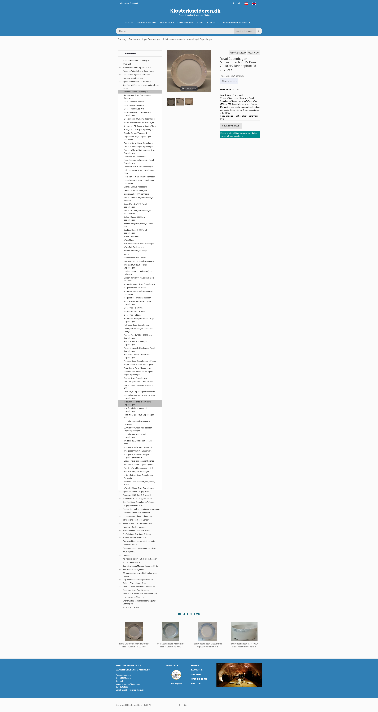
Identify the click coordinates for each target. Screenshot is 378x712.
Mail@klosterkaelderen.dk (236, 22)
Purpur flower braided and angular (138, 364)
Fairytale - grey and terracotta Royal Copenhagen (139, 161)
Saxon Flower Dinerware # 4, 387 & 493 (138, 386)
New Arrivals (167, 22)
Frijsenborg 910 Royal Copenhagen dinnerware (139, 181)
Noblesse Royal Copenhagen (136, 325)
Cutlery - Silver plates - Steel (134, 583)
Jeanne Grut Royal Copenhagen (136, 60)
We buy (200, 22)
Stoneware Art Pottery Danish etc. (137, 67)
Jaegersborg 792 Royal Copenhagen (139, 261)
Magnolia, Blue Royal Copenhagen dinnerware (138, 292)
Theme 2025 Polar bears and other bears (140, 594)
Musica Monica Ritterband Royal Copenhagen (137, 302)
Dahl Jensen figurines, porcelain (136, 74)
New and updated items (133, 78)
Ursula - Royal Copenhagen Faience (139, 461)
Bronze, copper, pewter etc (134, 537)
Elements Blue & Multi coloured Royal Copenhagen (139, 151)
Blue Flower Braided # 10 (134, 102)
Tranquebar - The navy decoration (138, 447)
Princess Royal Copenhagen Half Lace (140, 361)
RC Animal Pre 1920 (131, 607)
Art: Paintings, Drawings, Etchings (137, 534)
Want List (127, 64)
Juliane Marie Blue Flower (134, 258)
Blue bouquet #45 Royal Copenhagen (139, 119)
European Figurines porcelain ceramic (139, 541)
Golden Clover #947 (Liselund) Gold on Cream (139, 279)
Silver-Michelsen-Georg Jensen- (136, 520)
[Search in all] (258, 31)
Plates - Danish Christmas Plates (136, 530)
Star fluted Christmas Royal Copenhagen (135, 409)
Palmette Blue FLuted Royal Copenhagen (135, 343)
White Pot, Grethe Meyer (134, 247)
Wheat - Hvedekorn (132, 236)
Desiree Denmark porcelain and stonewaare (141, 509)
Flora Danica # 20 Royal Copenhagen (139, 177)
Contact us (213, 22)
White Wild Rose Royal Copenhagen (139, 243)
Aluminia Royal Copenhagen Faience (138, 502)
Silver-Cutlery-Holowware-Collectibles (139, 587)
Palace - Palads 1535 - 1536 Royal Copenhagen (138, 336)
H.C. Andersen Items (131, 562)
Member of (172, 665)
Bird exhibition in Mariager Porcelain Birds (140, 566)
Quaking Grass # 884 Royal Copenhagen (135, 231)
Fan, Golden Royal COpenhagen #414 (139, 464)
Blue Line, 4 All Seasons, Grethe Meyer (140, 126)
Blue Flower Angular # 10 (134, 105)
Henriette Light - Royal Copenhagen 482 (139, 416)
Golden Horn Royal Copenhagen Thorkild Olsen (137, 212)
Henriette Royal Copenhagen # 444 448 (138, 225)
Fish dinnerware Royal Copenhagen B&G (139, 171)
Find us (195, 665)
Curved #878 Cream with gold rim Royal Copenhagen (138, 429)
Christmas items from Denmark (136, 590)
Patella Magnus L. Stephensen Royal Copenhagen (139, 349)
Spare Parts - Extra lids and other (137, 368)
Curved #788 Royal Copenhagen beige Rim (137, 422)
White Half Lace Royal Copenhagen (139, 488)
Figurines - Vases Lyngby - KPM (136, 492)
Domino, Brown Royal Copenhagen (139, 143)
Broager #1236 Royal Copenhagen (138, 129)
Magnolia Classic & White (135, 288)
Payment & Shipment (147, 22)
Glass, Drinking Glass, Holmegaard (137, 516)
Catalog (128, 22)
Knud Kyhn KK (129, 552)
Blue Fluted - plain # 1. (133, 308)
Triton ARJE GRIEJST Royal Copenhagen (135, 266)
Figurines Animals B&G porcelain (137, 82)
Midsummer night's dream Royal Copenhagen (189, 39)
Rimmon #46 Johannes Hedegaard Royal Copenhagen (139, 373)
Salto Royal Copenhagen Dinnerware (139, 392)
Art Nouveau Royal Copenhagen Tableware (137, 96)
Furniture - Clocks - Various (134, 527)
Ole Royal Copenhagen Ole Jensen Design (138, 330)
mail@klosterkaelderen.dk (133, 690)
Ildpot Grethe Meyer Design (135, 251)
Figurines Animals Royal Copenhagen (138, 71)
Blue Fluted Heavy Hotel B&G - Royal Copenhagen (139, 320)
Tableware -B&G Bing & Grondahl (137, 495)
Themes (126, 555)
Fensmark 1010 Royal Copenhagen (138, 167)
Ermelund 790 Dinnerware (134, 157)
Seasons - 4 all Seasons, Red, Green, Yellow (139, 483)
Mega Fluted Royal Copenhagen (137, 298)
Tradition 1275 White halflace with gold (138, 442)
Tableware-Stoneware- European (136, 513)
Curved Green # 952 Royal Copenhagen (135, 435)
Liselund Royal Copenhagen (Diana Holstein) (139, 272)
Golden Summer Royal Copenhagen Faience (139, 199)
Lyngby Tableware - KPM (133, 506)
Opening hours (185, 22)
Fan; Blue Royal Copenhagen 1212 (138, 468)
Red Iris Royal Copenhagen (135, 378)
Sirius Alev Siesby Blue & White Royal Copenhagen (139, 396)
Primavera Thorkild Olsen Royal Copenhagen (137, 356)
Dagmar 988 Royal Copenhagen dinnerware (137, 138)
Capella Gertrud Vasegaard (135, 133)
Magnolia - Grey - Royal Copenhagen (139, 284)
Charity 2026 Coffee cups (133, 597)
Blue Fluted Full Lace (132, 315)
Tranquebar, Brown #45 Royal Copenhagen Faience (136, 455)
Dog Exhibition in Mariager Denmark (138, 579)
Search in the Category (245, 31)
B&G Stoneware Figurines (133, 569)
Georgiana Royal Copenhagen (136, 194)
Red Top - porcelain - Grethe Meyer (138, 382)
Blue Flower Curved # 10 (134, 109)
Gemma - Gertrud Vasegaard (136, 190)
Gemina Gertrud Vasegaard (135, 187)
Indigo (126, 254)
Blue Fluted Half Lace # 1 (134, 311)
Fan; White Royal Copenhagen (136, 471)
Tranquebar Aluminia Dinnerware (137, 451)
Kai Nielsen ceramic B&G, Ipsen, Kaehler (140, 559)
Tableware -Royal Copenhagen (145, 39)
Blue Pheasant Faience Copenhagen (139, 122)
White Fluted (129, 240)
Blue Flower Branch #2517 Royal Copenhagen (137, 113)
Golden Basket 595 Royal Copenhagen (134, 218)
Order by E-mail (230, 126)
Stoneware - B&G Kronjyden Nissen (138, 498)
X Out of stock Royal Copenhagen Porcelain (138, 476)
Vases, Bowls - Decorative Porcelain (138, 523)
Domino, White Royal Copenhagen (138, 147)
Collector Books (130, 545)
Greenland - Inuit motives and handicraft (140, 548)
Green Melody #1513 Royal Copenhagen (135, 205)
